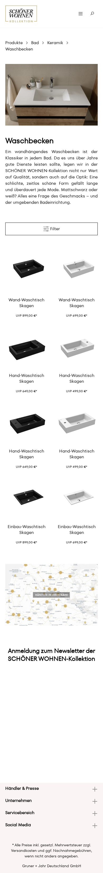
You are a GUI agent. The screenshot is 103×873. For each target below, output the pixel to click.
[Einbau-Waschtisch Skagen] (26, 499)
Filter (54, 229)
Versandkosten (24, 850)
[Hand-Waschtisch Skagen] (26, 348)
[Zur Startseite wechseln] (21, 13)
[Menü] (80, 13)
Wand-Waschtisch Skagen (26, 303)
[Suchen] (92, 13)
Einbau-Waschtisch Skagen (26, 529)
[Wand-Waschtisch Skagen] (26, 272)
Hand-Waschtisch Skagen (26, 378)
